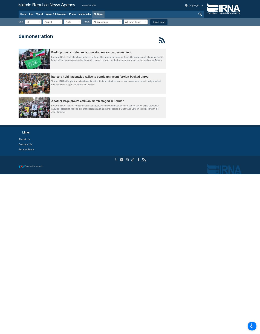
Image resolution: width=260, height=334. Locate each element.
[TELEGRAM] (121, 160)
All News (98, 14)
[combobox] (33, 21)
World (39, 14)
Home (23, 14)
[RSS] (162, 40)
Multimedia (85, 14)
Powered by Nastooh (34, 166)
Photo (72, 14)
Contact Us (25, 144)
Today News (159, 22)
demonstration (36, 36)
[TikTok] (133, 160)
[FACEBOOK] (138, 160)
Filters (87, 21)
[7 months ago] (34, 83)
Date (21, 21)
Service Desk (26, 149)
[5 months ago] (34, 59)
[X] (116, 160)
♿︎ (252, 326)
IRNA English (47, 5)
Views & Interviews (56, 14)
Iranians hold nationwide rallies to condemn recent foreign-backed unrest (100, 76)
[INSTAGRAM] (127, 160)
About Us (24, 139)
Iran (31, 14)
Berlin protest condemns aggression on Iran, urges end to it (91, 52)
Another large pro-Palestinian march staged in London (87, 101)
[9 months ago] (34, 107)
